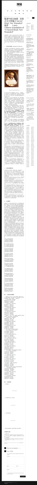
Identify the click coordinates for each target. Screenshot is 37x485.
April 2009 (27, 140)
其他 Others (28, 26)
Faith (7, 442)
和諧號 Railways (28, 57)
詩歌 (23, 10)
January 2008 (33, 148)
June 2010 (27, 132)
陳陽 (19, 4)
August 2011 (28, 128)
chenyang (27, 108)
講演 (15, 13)
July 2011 (32, 128)
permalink (5, 443)
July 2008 (32, 144)
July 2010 (32, 131)
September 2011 (33, 127)
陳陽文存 (10, 439)
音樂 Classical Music (29, 30)
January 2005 (28, 160)
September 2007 (33, 150)
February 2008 (28, 148)
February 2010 (33, 133)
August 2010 (28, 131)
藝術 (19, 10)
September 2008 (28, 144)
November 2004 (28, 161)
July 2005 (32, 158)
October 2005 (33, 157)
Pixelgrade (6, 483)
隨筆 (31, 10)
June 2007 (32, 152)
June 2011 (27, 129)
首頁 (7, 10)
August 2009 (32, 137)
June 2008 (27, 145)
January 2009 (33, 141)
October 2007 (28, 150)
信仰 (15, 10)
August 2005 (28, 158)
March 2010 (28, 133)
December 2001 (33, 165)
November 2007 (33, 149)
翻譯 (19, 13)
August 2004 (32, 162)
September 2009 (28, 137)
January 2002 (28, 165)
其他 (23, 13)
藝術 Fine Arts (33, 26)
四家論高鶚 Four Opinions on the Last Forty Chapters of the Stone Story (30, 86)
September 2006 (33, 154)
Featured (10, 442)
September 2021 (28, 127)
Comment (8, 456)
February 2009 (28, 141)
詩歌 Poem (12, 442)
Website (8, 469)
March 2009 (32, 140)
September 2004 (28, 162)
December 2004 (33, 160)
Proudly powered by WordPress (8, 482)
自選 (11, 10)
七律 (27, 73)
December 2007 (28, 149)
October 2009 (33, 136)
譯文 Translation (17, 442)
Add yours (19, 448)
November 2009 (28, 136)
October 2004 (33, 161)
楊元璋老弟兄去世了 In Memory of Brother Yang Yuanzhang (29, 65)
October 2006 (28, 154)
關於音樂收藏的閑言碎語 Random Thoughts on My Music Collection (29, 39)
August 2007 (28, 152)
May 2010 (32, 132)
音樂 (27, 10)
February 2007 (33, 153)
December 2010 (33, 129)
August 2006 (28, 156)
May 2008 (32, 145)
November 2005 (28, 157)
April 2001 (27, 166)
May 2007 (27, 153)
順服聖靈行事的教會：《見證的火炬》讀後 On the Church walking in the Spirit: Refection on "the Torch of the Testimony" (30, 77)
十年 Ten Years (28, 36)
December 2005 (33, 156)
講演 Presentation (33, 27)
